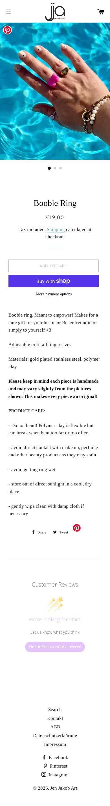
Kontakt (55, 718)
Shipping (56, 229)
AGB (55, 726)
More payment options (54, 294)
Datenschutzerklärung (55, 735)
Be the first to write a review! (55, 646)
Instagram (58, 774)
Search (55, 709)
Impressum (55, 744)
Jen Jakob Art (63, 788)
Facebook (58, 757)
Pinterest (58, 766)
